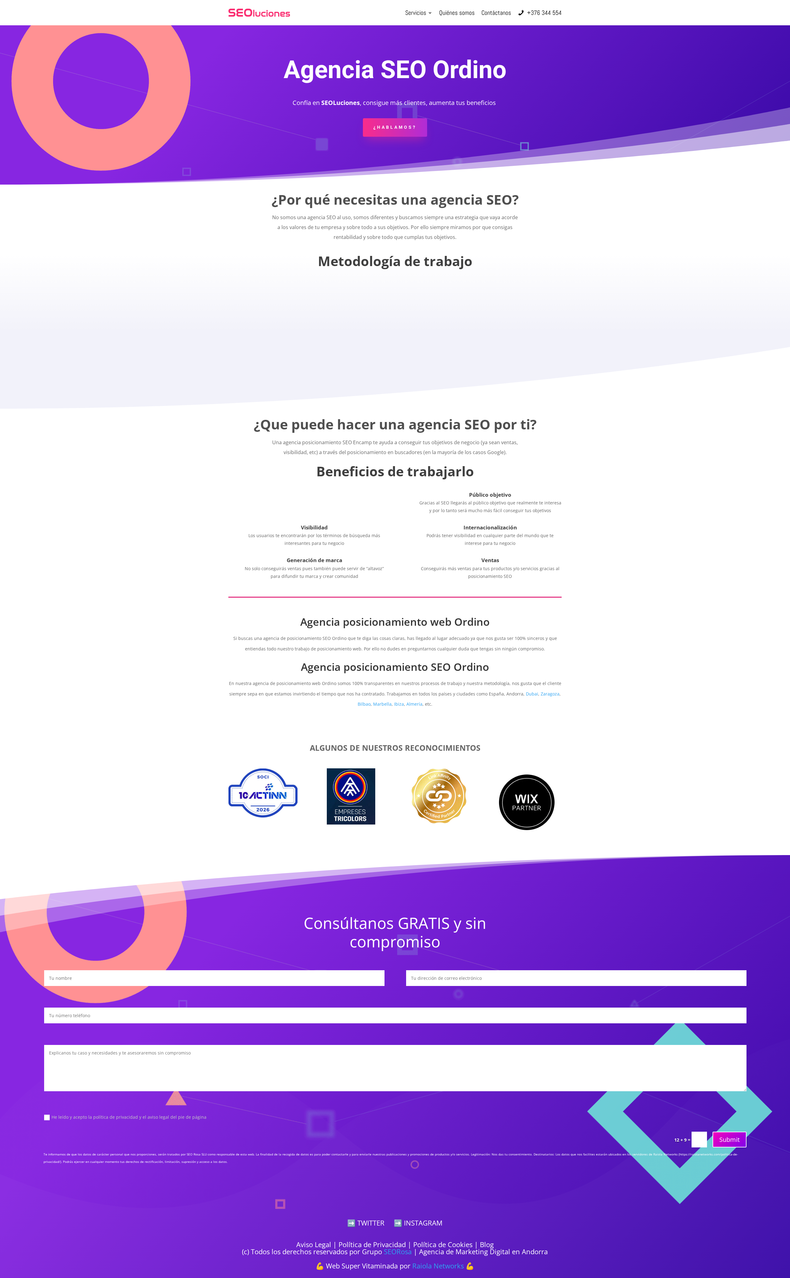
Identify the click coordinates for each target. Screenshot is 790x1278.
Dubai (532, 694)
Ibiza (399, 704)
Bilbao (364, 704)
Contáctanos (496, 13)
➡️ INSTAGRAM (418, 1222)
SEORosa (398, 1251)
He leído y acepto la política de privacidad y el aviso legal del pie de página (129, 1117)
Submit (729, 1139)
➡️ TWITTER (366, 1222)
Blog (487, 1244)
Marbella (382, 704)
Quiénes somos (457, 13)
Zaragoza (550, 694)
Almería (414, 704)
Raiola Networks (438, 1265)
